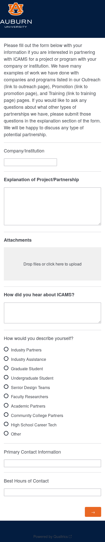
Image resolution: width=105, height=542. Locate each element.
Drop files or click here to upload (52, 264)
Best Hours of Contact (26, 480)
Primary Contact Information (32, 451)
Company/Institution (24, 150)
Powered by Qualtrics (50, 536)
